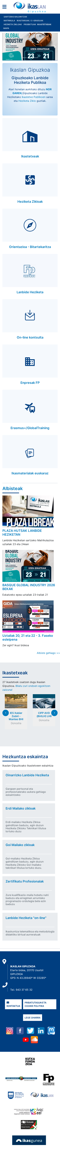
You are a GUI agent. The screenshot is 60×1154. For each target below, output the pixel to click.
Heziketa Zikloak (13, 24)
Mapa (6, 28)
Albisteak (12, 488)
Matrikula (10, 20)
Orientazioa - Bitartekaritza (30, 247)
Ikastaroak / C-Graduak (30, 20)
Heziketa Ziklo (27, 100)
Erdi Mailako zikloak (21, 808)
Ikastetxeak (30, 156)
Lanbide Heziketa (30, 292)
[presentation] (5, 713)
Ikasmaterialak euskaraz (30, 473)
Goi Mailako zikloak (20, 845)
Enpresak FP (30, 383)
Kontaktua (13, 1006)
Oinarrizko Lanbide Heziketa (27, 775)
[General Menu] (5, 7)
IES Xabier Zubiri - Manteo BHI (16, 716)
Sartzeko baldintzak (15, 17)
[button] (5, 47)
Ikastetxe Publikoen (33, 97)
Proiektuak (30, 24)
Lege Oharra (32, 1017)
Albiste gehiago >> (48, 653)
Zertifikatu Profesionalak (25, 881)
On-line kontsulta (30, 337)
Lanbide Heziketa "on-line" (26, 918)
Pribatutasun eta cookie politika (35, 1004)
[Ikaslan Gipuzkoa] (30, 7)
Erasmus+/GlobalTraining (30, 428)
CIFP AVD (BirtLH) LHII (44, 714)
